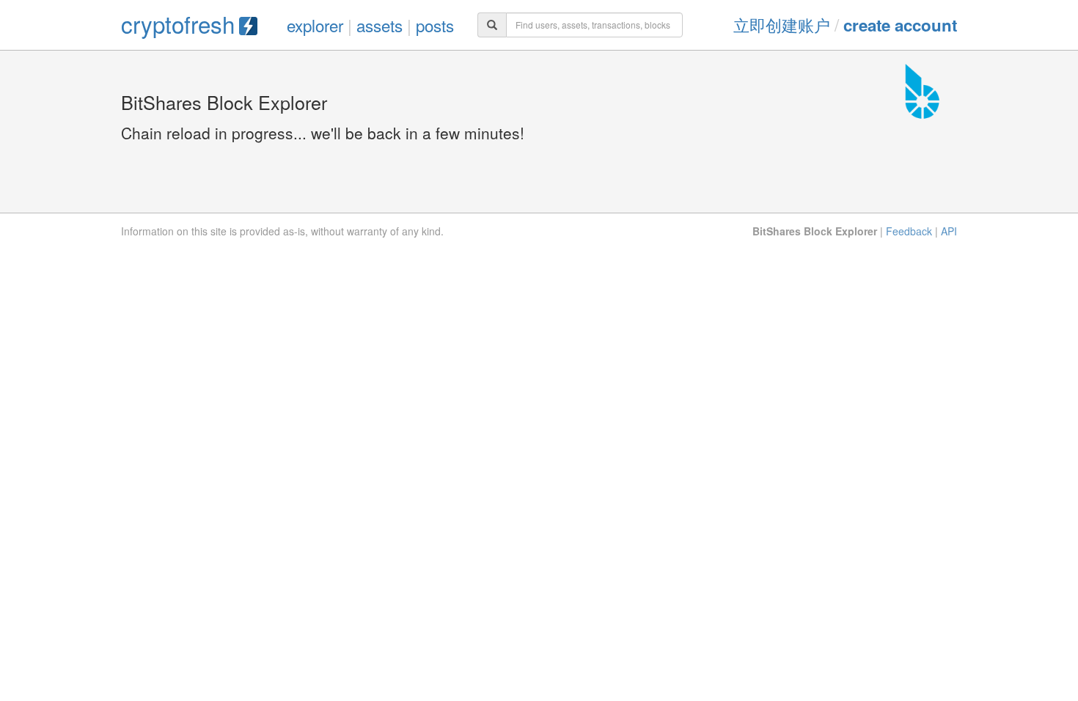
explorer (315, 25)
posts (435, 25)
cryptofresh (178, 23)
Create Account (900, 25)
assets (379, 25)
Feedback (909, 231)
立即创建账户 (781, 24)
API (949, 231)
